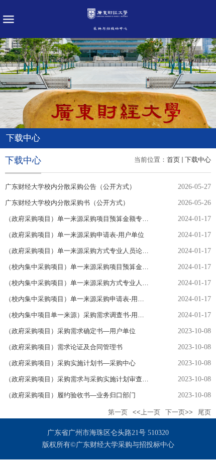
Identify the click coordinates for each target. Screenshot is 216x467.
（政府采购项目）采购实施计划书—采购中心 (70, 363)
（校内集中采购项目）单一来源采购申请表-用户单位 (81, 299)
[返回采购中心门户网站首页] (108, 19)
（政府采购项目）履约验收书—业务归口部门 (70, 395)
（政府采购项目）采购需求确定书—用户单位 (70, 331)
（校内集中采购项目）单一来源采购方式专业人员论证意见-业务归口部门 (110, 283)
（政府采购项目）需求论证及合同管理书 (64, 347)
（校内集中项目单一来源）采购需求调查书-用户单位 (81, 315)
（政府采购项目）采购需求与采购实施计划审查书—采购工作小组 (99, 379)
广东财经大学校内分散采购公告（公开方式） (70, 186)
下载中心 (198, 159)
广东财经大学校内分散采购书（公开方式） (67, 202)
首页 (173, 159)
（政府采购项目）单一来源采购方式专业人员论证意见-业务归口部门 (104, 251)
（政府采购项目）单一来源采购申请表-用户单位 (74, 235)
